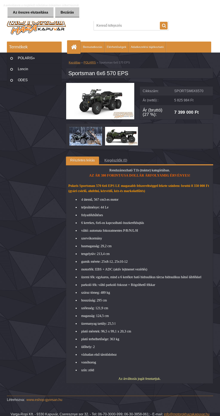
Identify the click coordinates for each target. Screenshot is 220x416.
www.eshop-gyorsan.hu (44, 400)
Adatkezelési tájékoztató (147, 47)
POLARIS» (26, 58)
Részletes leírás (82, 160)
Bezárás (67, 12)
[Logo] (36, 25)
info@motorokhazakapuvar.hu (186, 414)
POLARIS (90, 62)
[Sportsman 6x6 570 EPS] (100, 84)
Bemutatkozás (92, 47)
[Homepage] (76, 47)
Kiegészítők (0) (115, 160)
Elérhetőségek (116, 47)
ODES (23, 80)
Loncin (23, 69)
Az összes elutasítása (30, 12)
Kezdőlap (74, 62)
